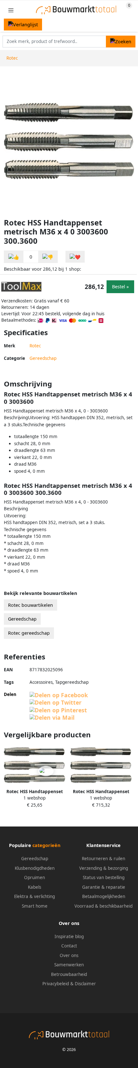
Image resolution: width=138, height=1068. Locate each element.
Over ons (69, 955)
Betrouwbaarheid (69, 974)
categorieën (46, 845)
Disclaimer (85, 984)
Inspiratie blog (69, 936)
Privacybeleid (55, 984)
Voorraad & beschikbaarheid (103, 906)
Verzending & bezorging (103, 868)
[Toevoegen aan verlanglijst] (75, 257)
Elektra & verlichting (34, 896)
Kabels (34, 887)
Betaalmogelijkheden (103, 896)
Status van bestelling (104, 877)
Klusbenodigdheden (35, 868)
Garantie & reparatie (103, 887)
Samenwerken (69, 965)
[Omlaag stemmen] (47, 257)
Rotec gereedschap (29, 633)
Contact (69, 946)
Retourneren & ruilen (103, 858)
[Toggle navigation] (11, 10)
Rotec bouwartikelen (30, 605)
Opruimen (34, 877)
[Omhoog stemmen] (13, 257)
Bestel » (120, 287)
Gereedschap (43, 358)
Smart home (34, 906)
